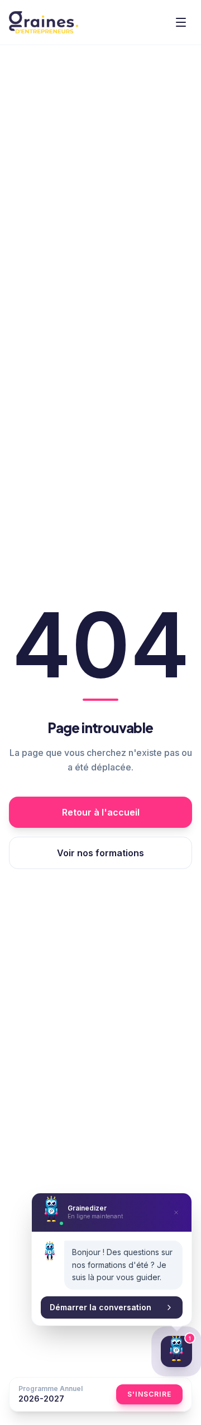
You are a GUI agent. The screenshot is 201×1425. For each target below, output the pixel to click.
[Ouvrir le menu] (181, 22)
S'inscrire (149, 1394)
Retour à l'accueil (101, 812)
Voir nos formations (100, 852)
